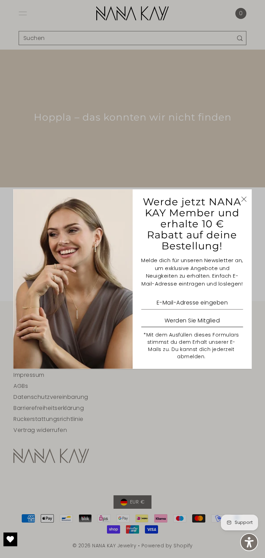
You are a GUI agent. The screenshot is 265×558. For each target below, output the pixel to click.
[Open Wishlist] (10, 539)
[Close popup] (244, 199)
